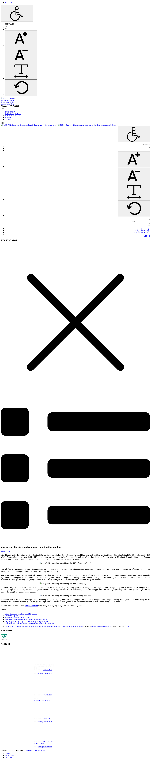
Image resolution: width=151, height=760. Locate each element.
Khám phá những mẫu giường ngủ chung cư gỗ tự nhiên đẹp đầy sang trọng (29, 623)
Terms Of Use (40, 750)
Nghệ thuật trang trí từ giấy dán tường (17, 617)
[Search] (149, 219)
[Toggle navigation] (149, 223)
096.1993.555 (47, 695)
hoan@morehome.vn (45, 747)
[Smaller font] (21, 55)
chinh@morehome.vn (45, 673)
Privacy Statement (30, 750)
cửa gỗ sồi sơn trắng (39, 626)
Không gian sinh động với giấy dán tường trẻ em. (21, 614)
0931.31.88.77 (47, 670)
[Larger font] (21, 39)
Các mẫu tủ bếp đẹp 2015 (13, 616)
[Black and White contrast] (6, 28)
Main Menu (9, 2)
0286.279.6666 (39, 743)
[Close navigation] (149, 225)
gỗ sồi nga (18, 626)
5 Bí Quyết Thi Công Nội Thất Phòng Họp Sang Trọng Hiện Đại (26, 619)
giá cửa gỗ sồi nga (77, 626)
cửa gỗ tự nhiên (31, 606)
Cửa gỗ (93, 626)
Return (128, 626)
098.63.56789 (47, 741)
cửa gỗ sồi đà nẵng (64, 626)
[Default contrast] (6, 26)
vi (2, 123)
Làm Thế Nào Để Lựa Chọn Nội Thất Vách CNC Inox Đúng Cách (27, 621)
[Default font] (21, 88)
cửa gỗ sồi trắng (27, 626)
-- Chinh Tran (5, 551)
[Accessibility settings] (17, 13)
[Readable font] (21, 71)
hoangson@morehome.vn (42, 700)
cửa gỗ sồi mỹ (9, 626)
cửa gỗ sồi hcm (52, 626)
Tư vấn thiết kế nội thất (104, 626)
